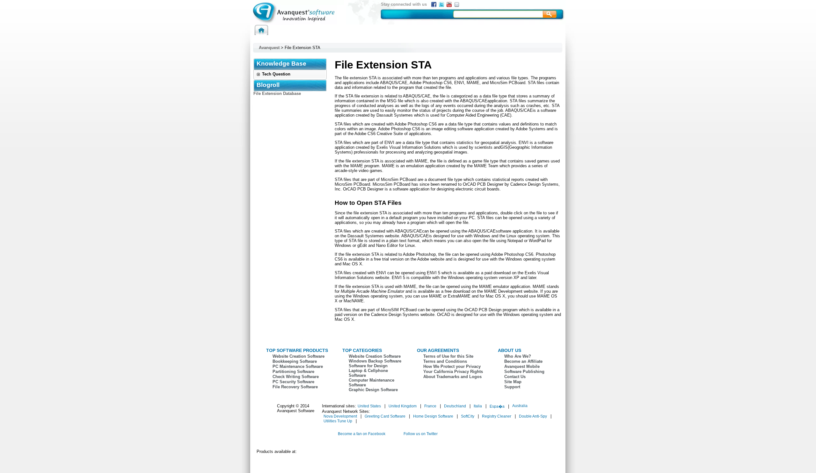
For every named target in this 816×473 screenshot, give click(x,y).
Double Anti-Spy (533, 416)
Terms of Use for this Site (448, 356)
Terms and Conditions (445, 361)
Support (512, 386)
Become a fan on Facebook (361, 434)
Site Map (512, 381)
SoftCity (467, 416)
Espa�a (497, 406)
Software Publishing (524, 371)
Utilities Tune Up (338, 421)
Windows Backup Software (375, 361)
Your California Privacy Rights (453, 371)
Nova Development (340, 416)
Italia (478, 406)
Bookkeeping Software (295, 361)
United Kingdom (403, 406)
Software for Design (368, 365)
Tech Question (276, 74)
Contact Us (515, 376)
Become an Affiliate (523, 361)
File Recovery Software (295, 386)
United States (369, 406)
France (430, 406)
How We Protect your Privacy (452, 366)
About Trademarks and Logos (452, 376)
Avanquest (269, 47)
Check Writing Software (296, 376)
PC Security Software (293, 381)
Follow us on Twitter (421, 434)
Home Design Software (433, 416)
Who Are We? (517, 356)
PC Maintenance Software (298, 366)
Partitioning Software (293, 371)
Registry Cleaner (496, 416)
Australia (520, 406)
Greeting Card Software (385, 416)
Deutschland (455, 406)
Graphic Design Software (373, 389)
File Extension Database (277, 93)
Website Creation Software (298, 356)
